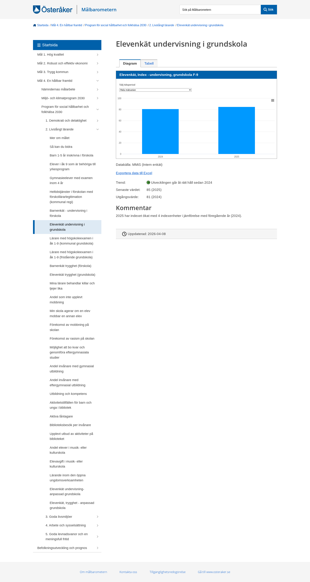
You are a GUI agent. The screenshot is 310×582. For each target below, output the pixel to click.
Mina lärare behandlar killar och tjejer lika (72, 285)
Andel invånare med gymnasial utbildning (72, 368)
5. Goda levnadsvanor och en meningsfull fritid (67, 536)
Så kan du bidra (61, 147)
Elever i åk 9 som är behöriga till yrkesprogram (73, 166)
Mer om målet (59, 138)
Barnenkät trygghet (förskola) (70, 266)
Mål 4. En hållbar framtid (66, 25)
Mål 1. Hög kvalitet (50, 54)
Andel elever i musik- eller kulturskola (68, 450)
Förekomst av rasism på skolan (72, 338)
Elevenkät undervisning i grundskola (200, 25)
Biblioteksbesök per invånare (70, 425)
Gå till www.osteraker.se (214, 572)
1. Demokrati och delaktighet (66, 120)
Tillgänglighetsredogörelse (167, 572)
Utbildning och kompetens (68, 394)
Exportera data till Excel (134, 173)
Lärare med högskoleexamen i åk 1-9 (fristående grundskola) (71, 254)
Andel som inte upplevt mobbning (66, 299)
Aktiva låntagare (61, 416)
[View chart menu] (273, 100)
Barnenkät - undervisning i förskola (68, 213)
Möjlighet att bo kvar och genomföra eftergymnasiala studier (69, 352)
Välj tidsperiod (127, 84)
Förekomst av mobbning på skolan (69, 327)
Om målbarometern (93, 572)
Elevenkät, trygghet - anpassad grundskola (72, 505)
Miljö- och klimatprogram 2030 (63, 98)
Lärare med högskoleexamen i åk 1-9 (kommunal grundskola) (71, 240)
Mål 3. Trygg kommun (52, 72)
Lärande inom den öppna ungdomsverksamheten (68, 477)
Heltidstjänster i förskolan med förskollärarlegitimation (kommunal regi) (71, 197)
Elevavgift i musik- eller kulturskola (66, 464)
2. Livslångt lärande (161, 25)
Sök (270, 9)
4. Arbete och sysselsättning (66, 525)
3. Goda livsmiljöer (59, 516)
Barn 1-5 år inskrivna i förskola (71, 155)
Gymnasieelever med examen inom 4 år (71, 180)
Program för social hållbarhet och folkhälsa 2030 (115, 25)
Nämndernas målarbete (58, 89)
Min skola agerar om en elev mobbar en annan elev (70, 313)
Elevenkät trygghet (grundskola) (72, 274)
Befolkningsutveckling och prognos (62, 548)
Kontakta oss (128, 572)
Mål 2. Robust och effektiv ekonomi (62, 63)
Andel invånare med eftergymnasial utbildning (67, 382)
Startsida (42, 25)
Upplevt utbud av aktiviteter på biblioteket (71, 436)
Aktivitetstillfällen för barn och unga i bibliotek (70, 405)
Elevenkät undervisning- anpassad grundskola (67, 491)
